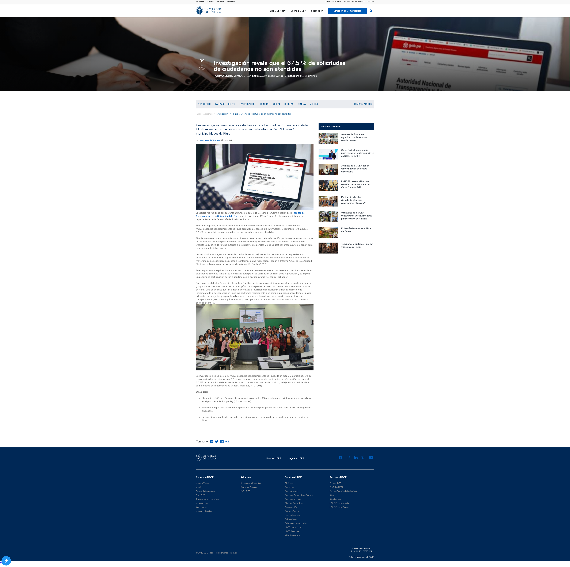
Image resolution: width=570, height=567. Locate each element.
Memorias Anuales (204, 511)
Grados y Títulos (292, 511)
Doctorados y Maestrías (250, 483)
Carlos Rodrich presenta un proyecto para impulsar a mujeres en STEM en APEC (357, 153)
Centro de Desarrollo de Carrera (299, 495)
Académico (253, 76)
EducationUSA (291, 507)
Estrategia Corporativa (205, 491)
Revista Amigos (363, 104)
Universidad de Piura (228, 216)
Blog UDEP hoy (277, 10)
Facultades (200, 1)
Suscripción (317, 10)
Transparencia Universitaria (207, 499)
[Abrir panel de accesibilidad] (6, 561)
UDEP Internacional (333, 1)
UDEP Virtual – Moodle (339, 503)
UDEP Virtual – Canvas (339, 507)
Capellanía (289, 487)
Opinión (264, 104)
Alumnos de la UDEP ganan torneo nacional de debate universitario (355, 168)
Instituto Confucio (292, 515)
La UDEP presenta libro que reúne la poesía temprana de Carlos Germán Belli (355, 184)
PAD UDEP (245, 491)
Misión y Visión (202, 483)
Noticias (371, 1)
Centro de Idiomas (293, 499)
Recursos (220, 1)
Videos (314, 104)
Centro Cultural (291, 491)
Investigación (247, 104)
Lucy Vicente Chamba (210, 140)
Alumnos (265, 76)
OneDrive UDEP (336, 487)
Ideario (199, 487)
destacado (277, 76)
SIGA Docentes (336, 499)
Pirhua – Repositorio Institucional (343, 491)
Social (276, 104)
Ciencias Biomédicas (294, 503)
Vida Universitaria (292, 535)
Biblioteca (231, 1)
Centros (211, 1)
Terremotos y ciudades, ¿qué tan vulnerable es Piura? (357, 245)
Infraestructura (202, 503)
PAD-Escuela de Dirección (354, 1)
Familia (302, 104)
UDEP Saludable (292, 531)
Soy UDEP (200, 495)
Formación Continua (248, 487)
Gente (231, 104)
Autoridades (201, 507)
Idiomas (288, 104)
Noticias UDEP (273, 458)
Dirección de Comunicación (347, 10)
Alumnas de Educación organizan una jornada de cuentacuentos (354, 137)
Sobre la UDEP (298, 10)
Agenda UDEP (296, 458)
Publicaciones (291, 519)
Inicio (198, 114)
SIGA (332, 495)
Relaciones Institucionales (296, 523)
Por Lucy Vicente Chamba (228, 76)
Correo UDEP (335, 483)
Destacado (311, 76)
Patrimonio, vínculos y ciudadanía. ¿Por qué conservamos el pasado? (353, 200)
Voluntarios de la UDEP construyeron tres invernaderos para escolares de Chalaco (356, 215)
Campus (219, 104)
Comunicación (295, 76)
